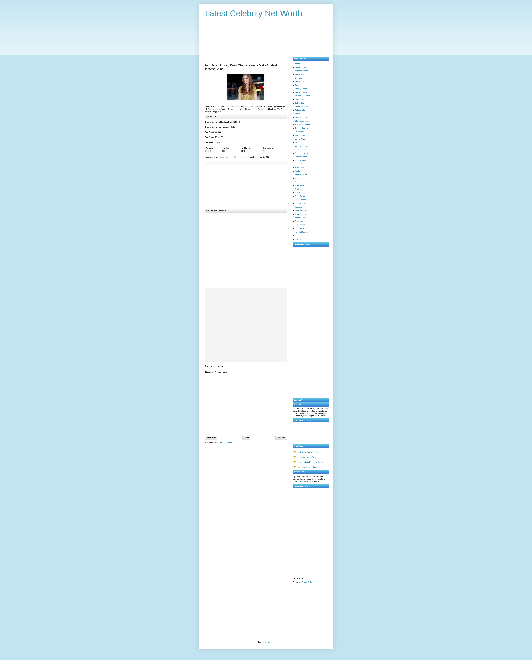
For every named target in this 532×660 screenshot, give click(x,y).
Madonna (298, 189)
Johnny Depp (300, 160)
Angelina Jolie (300, 67)
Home (246, 437)
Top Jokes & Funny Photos (307, 452)
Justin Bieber (300, 164)
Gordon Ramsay (301, 128)
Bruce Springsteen (302, 96)
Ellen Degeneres (301, 121)
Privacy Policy (307, 582)
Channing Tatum (301, 107)
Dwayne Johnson (302, 117)
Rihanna (298, 207)
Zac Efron (299, 235)
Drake (297, 114)
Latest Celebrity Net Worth (253, 13)
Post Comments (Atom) (224, 443)
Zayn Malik (299, 239)
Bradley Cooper (301, 89)
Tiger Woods (300, 225)
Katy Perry (299, 167)
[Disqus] (246, 251)
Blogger (270, 642)
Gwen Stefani (300, 132)
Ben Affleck (299, 74)
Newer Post (211, 437)
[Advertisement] (266, 38)
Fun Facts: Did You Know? (307, 467)
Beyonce (298, 78)
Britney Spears (301, 92)
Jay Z (297, 142)
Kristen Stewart (301, 175)
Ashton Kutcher (301, 71)
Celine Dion (299, 103)
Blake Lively (300, 82)
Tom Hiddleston (301, 232)
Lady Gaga (299, 178)
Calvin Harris (300, 99)
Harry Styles (300, 135)
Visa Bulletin (209, 593)
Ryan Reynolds (301, 210)
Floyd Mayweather (302, 124)
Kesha (297, 171)
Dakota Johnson (301, 110)
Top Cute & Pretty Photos (306, 457)
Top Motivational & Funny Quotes (309, 462)
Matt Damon (300, 193)
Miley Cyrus (300, 196)
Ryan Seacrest (301, 214)
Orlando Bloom (301, 203)
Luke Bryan (299, 185)
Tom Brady (299, 228)
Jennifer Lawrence (302, 153)
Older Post (281, 437)
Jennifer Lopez (301, 157)
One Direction (300, 200)
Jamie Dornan (300, 139)
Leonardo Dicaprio (302, 182)
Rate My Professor (222, 593)
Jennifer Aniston (301, 146)
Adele (297, 64)
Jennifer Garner (301, 150)
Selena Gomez (301, 218)
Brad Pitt (298, 85)
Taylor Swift (300, 221)
